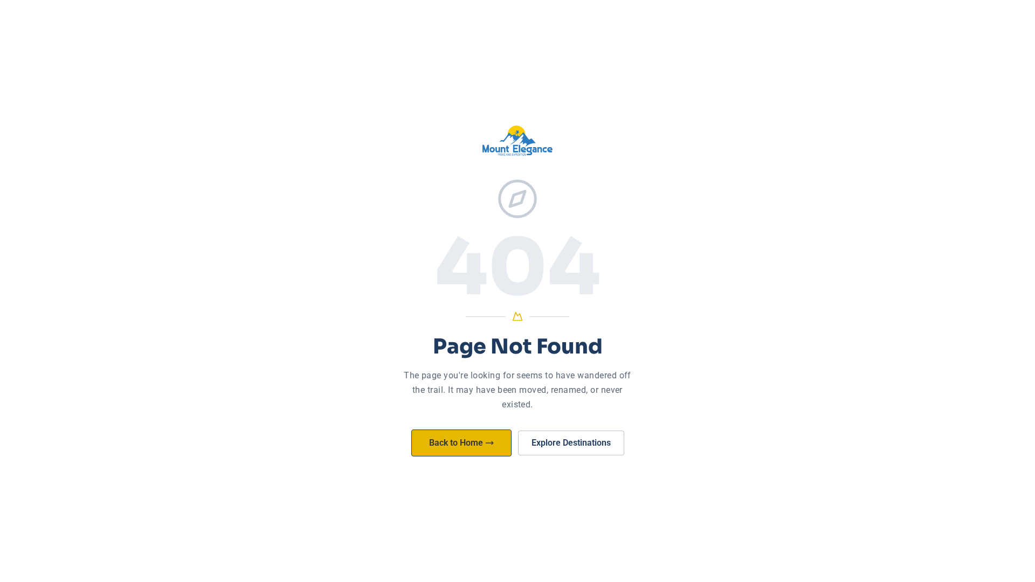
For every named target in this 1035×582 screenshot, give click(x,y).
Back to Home (456, 443)
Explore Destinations (571, 443)
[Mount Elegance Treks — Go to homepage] (517, 141)
